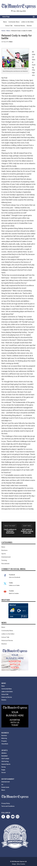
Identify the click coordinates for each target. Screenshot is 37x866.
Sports (3, 554)
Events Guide (5, 787)
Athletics (4, 753)
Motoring (4, 738)
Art (2, 784)
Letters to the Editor (27, 22)
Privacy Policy (5, 803)
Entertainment (6, 557)
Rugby (3, 769)
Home (3, 30)
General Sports (5, 764)
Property (4, 741)
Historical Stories (19, 26)
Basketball (4, 756)
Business (4, 550)
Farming (4, 560)
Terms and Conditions (7, 806)
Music (3, 790)
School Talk (8, 26)
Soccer (3, 772)
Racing (3, 767)
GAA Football (5, 758)
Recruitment (5, 563)
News (5, 22)
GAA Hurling (5, 761)
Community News (13, 22)
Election (29, 26)
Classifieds (4, 744)
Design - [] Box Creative (18, 864)
